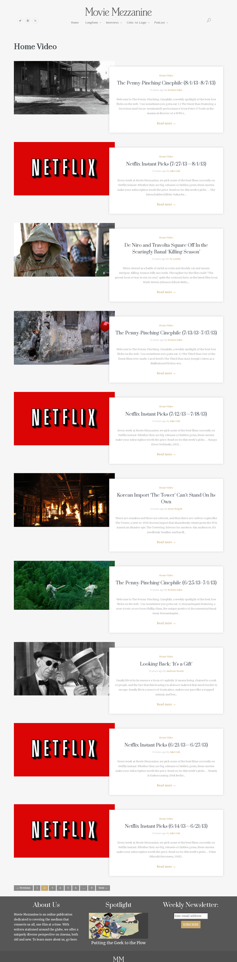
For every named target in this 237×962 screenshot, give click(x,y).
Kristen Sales (175, 90)
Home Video (166, 75)
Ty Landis (175, 259)
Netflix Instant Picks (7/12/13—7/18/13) (166, 414)
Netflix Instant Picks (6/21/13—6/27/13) (166, 745)
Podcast (159, 22)
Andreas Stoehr (175, 671)
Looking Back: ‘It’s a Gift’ (166, 664)
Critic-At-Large (136, 22)
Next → (103, 888)
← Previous (23, 888)
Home (75, 22)
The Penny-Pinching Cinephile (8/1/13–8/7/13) (166, 83)
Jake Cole (175, 171)
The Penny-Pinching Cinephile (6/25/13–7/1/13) (166, 583)
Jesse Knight (175, 508)
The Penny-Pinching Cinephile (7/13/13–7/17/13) (166, 333)
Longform (91, 22)
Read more (166, 123)
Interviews (112, 22)
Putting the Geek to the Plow (118, 942)
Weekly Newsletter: (190, 905)
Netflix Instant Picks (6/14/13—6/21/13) (166, 826)
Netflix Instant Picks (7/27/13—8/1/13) (166, 164)
